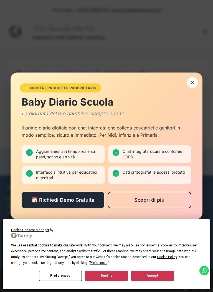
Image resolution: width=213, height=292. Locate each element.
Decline (106, 276)
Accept (152, 276)
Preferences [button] (98, 263)
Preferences (60, 276)
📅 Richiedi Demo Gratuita (63, 200)
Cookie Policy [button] (167, 257)
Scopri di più (149, 200)
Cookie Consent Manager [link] (30, 230)
